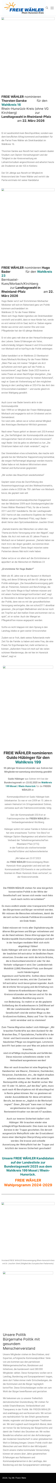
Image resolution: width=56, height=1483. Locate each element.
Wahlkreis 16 (11, 104)
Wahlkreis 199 (28, 762)
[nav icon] (52, 8)
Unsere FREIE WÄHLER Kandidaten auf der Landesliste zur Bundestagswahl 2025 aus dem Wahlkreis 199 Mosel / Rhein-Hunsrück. (28, 1166)
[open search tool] (47, 8)
